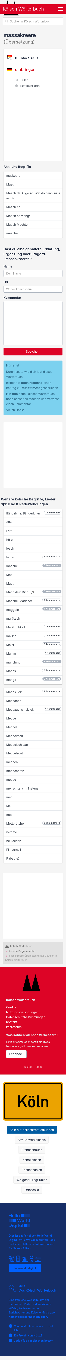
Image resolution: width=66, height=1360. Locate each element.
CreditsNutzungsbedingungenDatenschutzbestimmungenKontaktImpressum (25, 1017)
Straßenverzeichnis (32, 1140)
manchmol (33, 662)
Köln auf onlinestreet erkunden (32, 1130)
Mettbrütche (33, 823)
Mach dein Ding (33, 592)
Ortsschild (31, 1190)
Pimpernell (13, 849)
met (9, 815)
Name (8, 266)
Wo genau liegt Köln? (31, 1180)
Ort (6, 282)
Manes (33, 671)
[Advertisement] (33, 126)
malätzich (13, 618)
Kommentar (12, 297)
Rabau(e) (12, 858)
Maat (10, 583)
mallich (33, 636)
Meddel (11, 727)
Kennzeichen (32, 1160)
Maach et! (13, 207)
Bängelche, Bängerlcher (33, 513)
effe (9, 522)
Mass (10, 184)
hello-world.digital (25, 1268)
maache (12, 233)
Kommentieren (30, 85)
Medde (11, 718)
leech (10, 548)
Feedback (16, 1054)
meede (11, 779)
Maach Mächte (17, 224)
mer (9, 797)
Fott (9, 531)
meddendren (15, 771)
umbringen (25, 69)
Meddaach (13, 701)
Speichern (33, 351)
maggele (33, 610)
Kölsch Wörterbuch (23, 9)
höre (9, 540)
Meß (9, 806)
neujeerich (13, 841)
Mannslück (33, 692)
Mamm (33, 653)
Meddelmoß (14, 736)
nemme (11, 832)
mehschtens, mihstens (22, 788)
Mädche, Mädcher (33, 601)
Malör (33, 645)
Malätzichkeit (33, 627)
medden (12, 762)
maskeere (13, 175)
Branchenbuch (31, 1150)
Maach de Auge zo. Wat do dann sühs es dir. (33, 196)
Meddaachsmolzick (33, 709)
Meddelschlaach (18, 745)
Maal (9, 575)
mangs (33, 680)
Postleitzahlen (31, 1170)
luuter (33, 557)
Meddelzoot (14, 753)
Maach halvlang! (18, 216)
